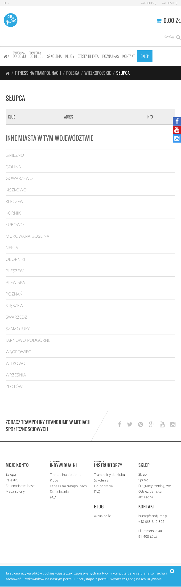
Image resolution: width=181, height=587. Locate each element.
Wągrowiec (18, 352)
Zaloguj (11, 474)
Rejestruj (12, 480)
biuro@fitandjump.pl (153, 516)
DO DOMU (19, 55)
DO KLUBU (36, 55)
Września (16, 375)
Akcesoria (145, 497)
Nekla (12, 247)
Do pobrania (59, 491)
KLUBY (69, 56)
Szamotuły (18, 328)
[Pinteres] (140, 424)
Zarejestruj (169, 3)
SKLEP (145, 56)
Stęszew (14, 305)
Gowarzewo (19, 178)
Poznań (14, 294)
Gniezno (15, 155)
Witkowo (15, 363)
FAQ (53, 497)
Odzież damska (150, 491)
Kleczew (15, 201)
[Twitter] (129, 424)
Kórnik (13, 213)
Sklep (142, 474)
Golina (13, 166)
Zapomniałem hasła (20, 485)
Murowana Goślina (27, 236)
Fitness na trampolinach (38, 73)
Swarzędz (16, 317)
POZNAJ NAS (110, 56)
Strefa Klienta (88, 56)
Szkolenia (101, 480)
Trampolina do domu (66, 474)
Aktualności (103, 516)
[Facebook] (177, 121)
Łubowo (15, 224)
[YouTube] (177, 130)
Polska (72, 73)
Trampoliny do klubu (109, 474)
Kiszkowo (16, 190)
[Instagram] (177, 138)
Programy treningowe (154, 485)
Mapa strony (15, 491)
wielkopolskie (97, 73)
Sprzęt (143, 480)
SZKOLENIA (54, 56)
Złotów (14, 386)
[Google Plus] (151, 424)
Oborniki (15, 259)
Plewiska (15, 282)
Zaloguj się (148, 3)
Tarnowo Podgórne (28, 340)
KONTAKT (128, 56)
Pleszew (15, 271)
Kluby (54, 480)
